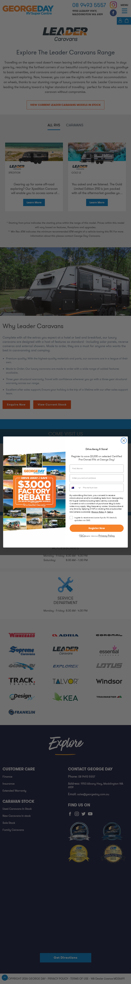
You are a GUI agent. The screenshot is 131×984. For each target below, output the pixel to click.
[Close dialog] (124, 440)
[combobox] (75, 488)
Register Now (97, 528)
